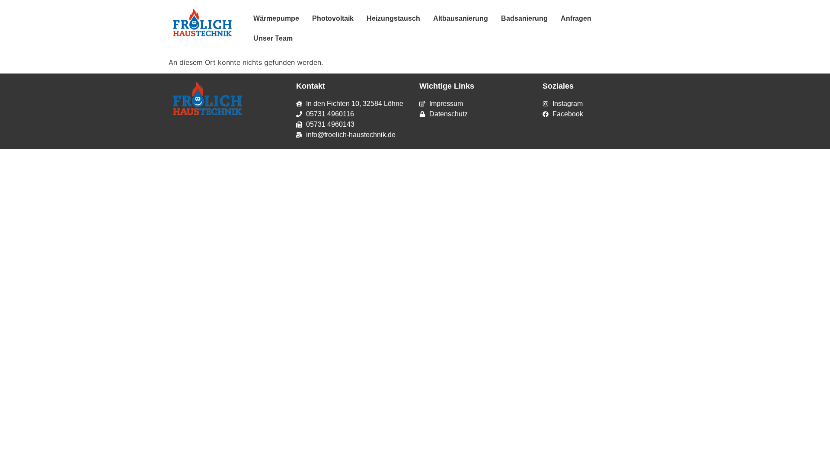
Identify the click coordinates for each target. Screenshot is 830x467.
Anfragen (576, 18)
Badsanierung (524, 18)
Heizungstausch (393, 18)
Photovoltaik (333, 18)
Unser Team (273, 38)
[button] (580, 19)
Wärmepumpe (276, 18)
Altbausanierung (460, 18)
